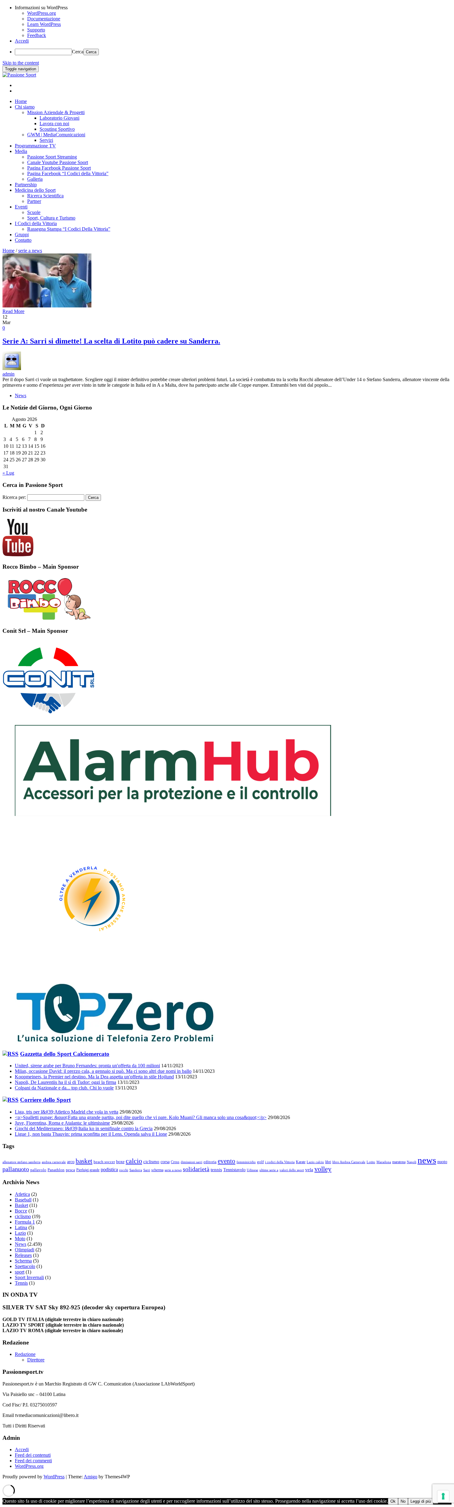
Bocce (21, 1210)
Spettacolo (25, 1266)
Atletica (22, 1194)
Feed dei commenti (33, 1460)
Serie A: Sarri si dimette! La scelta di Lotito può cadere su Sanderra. (111, 341)
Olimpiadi (24, 1249)
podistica (109, 1169)
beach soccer (104, 1161)
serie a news (173, 1170)
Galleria (35, 179)
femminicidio (246, 1162)
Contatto (23, 240)
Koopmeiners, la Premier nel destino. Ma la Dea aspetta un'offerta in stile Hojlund (94, 1076)
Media (21, 151)
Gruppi (22, 234)
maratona (399, 1162)
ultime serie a (268, 1170)
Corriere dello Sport (45, 1100)
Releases (23, 1255)
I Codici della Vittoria (36, 223)
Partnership (26, 184)
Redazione (25, 1354)
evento (226, 1161)
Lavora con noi (54, 123)
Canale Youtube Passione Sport (57, 162)
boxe (120, 1161)
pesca (70, 1169)
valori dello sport (292, 1170)
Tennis (21, 1283)
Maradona (383, 1162)
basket (84, 1161)
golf (260, 1162)
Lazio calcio (315, 1162)
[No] (435, 1503)
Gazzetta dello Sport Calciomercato (64, 1054)
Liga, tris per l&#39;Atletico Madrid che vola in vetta (66, 1111)
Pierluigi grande (87, 1170)
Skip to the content (20, 62)
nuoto (442, 1161)
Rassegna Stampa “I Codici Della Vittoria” (68, 229)
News (20, 395)
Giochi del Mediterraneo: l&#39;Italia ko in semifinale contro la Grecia (84, 1128)
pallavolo (38, 1170)
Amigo (90, 1476)
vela (309, 1169)
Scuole (33, 212)
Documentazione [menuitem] (43, 18)
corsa (165, 1161)
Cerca (77, 51)
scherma (157, 1170)
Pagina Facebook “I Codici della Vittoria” (67, 173)
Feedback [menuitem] (36, 35)
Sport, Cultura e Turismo (51, 217)
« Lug (8, 473)
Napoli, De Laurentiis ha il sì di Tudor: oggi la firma (65, 1082)
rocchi (123, 1170)
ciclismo (151, 1161)
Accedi (22, 1449)
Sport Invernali (29, 1277)
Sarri (146, 1170)
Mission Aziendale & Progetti (56, 112)
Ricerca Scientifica (45, 195)
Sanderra (135, 1170)
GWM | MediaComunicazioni (56, 134)
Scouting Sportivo (57, 129)
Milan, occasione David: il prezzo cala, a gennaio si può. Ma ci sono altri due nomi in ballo (103, 1071)
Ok (393, 1501)
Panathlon (56, 1170)
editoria (210, 1162)
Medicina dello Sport (35, 190)
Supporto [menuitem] (36, 29)
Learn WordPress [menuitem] (44, 24)
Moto (20, 1238)
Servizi (46, 140)
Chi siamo (25, 106)
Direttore (35, 1359)
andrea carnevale (54, 1162)
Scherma (23, 1260)
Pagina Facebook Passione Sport (59, 168)
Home (21, 101)
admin (8, 374)
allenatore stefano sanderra (21, 1162)
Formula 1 (25, 1222)
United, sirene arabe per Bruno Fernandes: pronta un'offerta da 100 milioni (87, 1065)
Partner (34, 201)
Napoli (411, 1162)
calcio (134, 1161)
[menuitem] (233, 7)
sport (19, 1271)
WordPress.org (29, 1466)
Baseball (23, 1199)
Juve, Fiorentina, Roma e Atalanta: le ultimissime (62, 1123)
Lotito (371, 1162)
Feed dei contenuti (33, 1455)
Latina (21, 1227)
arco (70, 1161)
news (427, 1160)
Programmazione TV (35, 145)
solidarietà (196, 1169)
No (403, 1501)
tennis (216, 1169)
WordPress (54, 1476)
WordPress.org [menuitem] (41, 13)
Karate (300, 1162)
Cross (175, 1162)
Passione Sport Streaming (52, 156)
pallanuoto (15, 1169)
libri (328, 1162)
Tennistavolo (234, 1169)
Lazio (20, 1233)
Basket (21, 1205)
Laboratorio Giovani (59, 118)
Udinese (252, 1170)
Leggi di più (420, 1501)
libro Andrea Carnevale (348, 1162)
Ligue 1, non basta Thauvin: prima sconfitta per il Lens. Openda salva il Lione (91, 1134)
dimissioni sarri (191, 1162)
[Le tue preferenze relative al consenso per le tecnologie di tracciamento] (443, 1496)
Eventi (21, 206)
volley (322, 1169)
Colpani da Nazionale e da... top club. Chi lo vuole (64, 1087)
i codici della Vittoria (280, 1162)
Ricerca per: (14, 497)
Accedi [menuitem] (22, 40)
